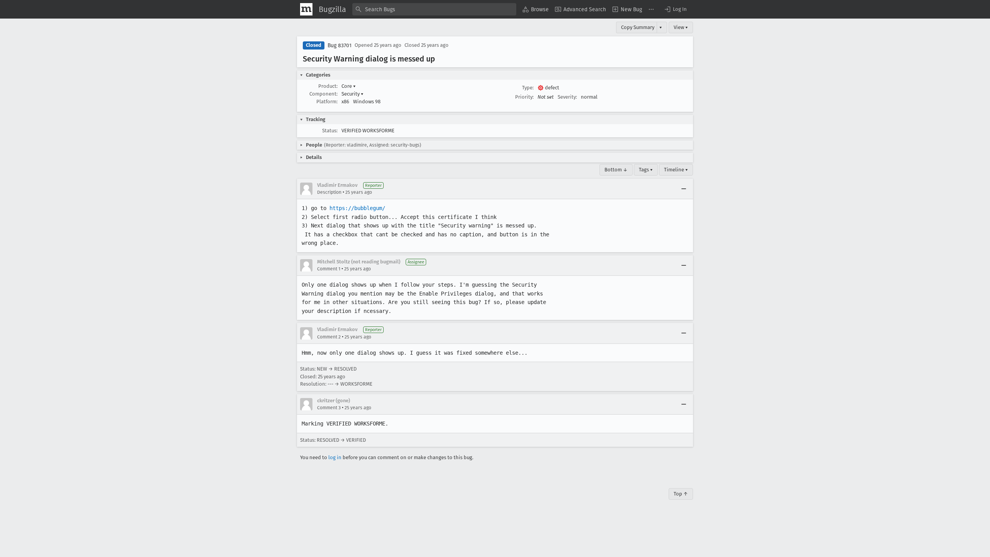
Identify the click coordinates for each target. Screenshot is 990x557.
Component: (323, 94)
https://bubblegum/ (357, 208)
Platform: (327, 101)
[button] (675, 9)
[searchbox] (434, 9)
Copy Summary (637, 27)
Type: (528, 88)
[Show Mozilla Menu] (306, 9)
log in (334, 457)
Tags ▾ (646, 170)
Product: (328, 86)
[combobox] (434, 9)
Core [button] (348, 86)
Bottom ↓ (616, 170)
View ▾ (681, 27)
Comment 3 (329, 407)
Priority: (524, 97)
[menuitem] (535, 9)
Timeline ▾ (676, 170)
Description (329, 192)
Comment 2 (329, 337)
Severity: (567, 97)
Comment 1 (328, 269)
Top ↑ (681, 494)
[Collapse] (684, 189)
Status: (330, 130)
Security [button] (352, 94)
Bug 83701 (340, 45)
